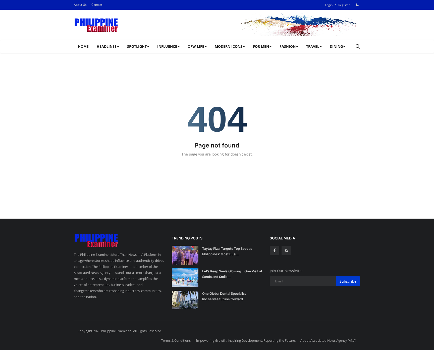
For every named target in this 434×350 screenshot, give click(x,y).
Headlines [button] (107, 46)
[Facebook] (274, 250)
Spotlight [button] (137, 46)
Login (329, 5)
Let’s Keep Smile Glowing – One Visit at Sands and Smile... (232, 274)
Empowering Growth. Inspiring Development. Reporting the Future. (245, 340)
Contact (96, 5)
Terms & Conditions (176, 340)
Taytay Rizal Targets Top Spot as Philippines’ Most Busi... (227, 251)
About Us (80, 5)
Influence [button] (167, 46)
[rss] (286, 250)
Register (344, 5)
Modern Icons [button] (228, 46)
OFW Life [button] (196, 46)
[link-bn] (268, 25)
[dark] (357, 5)
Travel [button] (312, 46)
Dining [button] (336, 46)
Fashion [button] (288, 46)
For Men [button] (261, 46)
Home (83, 46)
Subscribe (348, 281)
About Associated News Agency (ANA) (328, 340)
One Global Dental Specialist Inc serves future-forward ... (224, 296)
